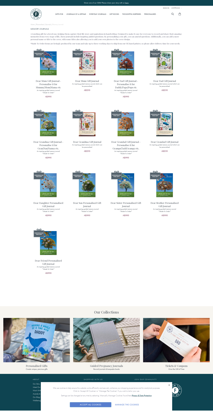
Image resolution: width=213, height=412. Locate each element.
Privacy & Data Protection (142, 395)
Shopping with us (93, 379)
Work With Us (38, 390)
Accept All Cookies (90, 404)
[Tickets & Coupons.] (176, 340)
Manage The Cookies (127, 404)
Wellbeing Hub (38, 400)
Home (33, 24)
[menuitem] (59, 14)
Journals (48, 24)
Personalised (40, 24)
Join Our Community (146, 379)
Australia (175, 8)
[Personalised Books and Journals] (36, 340)
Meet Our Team (39, 387)
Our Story (36, 384)
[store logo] (36, 14)
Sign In (166, 8)
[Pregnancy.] (106, 340)
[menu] (106, 14)
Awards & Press (38, 394)
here (126, 3)
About (36, 379)
